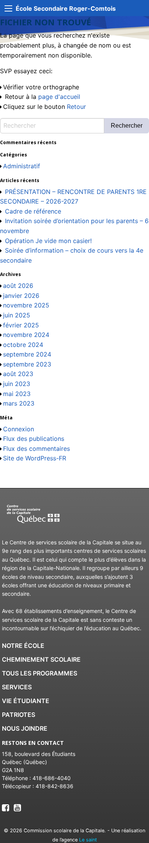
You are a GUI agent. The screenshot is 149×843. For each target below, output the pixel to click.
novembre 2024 (26, 335)
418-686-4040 (51, 778)
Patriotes (18, 714)
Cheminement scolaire (41, 659)
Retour (76, 106)
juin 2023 (16, 384)
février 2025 (21, 325)
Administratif (21, 166)
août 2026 (18, 285)
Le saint (88, 840)
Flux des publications (33, 438)
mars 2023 (18, 403)
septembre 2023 (27, 364)
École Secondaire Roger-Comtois (66, 8)
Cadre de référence (33, 211)
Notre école (23, 645)
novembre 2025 (26, 305)
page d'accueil (59, 96)
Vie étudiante (25, 701)
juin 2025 (16, 315)
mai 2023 (17, 394)
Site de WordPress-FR (34, 458)
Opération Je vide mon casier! (48, 241)
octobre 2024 (23, 344)
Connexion (18, 429)
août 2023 (18, 374)
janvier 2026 (21, 295)
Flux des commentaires (36, 448)
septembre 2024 (27, 354)
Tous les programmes (39, 673)
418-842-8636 (54, 786)
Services (17, 687)
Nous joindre (24, 728)
